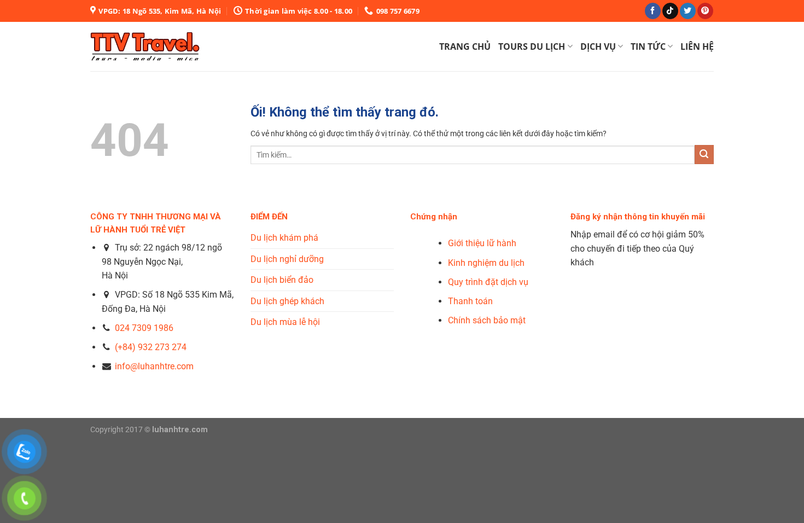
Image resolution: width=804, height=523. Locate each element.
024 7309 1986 (144, 328)
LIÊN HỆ (697, 46)
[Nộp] (704, 154)
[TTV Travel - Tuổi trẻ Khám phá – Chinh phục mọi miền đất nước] (145, 46)
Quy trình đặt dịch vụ (488, 282)
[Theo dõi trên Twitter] (688, 11)
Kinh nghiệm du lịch (486, 263)
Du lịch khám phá (284, 238)
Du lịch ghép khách (287, 301)
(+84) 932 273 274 (151, 347)
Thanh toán (470, 301)
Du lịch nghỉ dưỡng (287, 259)
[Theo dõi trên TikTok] (670, 11)
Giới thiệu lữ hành (482, 243)
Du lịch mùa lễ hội (285, 322)
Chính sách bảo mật (487, 320)
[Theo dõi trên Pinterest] (705, 11)
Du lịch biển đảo (281, 280)
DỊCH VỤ (598, 46)
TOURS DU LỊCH (531, 46)
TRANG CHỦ (465, 46)
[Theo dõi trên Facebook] (653, 11)
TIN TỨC (648, 46)
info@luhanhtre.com (153, 366)
